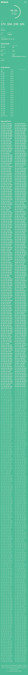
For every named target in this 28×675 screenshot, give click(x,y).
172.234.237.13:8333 (6, 358)
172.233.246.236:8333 (6, 373)
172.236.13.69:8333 (20, 133)
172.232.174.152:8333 (6, 383)
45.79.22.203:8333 (6, 140)
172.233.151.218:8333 (20, 185)
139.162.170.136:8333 (6, 328)
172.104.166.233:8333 (20, 304)
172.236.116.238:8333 (20, 193)
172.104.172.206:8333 (6, 285)
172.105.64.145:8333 (20, 327)
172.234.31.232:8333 (20, 242)
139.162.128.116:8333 (20, 142)
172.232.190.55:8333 (6, 267)
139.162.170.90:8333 (20, 165)
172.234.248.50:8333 (6, 133)
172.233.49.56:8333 (6, 211)
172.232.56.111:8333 (6, 163)
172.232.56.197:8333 (6, 320)
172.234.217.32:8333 (20, 371)
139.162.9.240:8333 (20, 358)
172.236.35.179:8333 (20, 261)
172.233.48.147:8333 (20, 373)
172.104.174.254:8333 (20, 186)
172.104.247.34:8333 (20, 309)
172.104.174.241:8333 (20, 305)
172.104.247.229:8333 (6, 257)
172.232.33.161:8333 (20, 325)
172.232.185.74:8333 (6, 181)
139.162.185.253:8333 (20, 269)
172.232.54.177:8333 (6, 370)
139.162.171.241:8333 (6, 132)
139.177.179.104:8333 (20, 315)
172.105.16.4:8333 (6, 371)
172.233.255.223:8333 (20, 140)
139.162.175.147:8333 (20, 183)
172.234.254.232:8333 (6, 135)
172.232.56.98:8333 (20, 292)
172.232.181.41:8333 (20, 338)
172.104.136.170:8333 (6, 332)
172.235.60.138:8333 (6, 191)
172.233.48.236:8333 (6, 145)
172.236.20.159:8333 (20, 246)
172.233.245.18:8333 (6, 310)
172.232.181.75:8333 (6, 137)
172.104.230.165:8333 (20, 266)
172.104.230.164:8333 (6, 266)
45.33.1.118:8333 (19, 203)
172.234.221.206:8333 (20, 275)
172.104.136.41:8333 (6, 269)
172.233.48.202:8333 (6, 175)
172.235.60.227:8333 (6, 142)
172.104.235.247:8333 (20, 206)
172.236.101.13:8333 (20, 317)
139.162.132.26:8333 (20, 241)
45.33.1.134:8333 (5, 165)
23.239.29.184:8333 (6, 188)
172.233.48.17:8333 (6, 171)
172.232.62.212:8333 (6, 204)
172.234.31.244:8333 (20, 295)
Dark (14, 671)
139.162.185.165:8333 (20, 333)
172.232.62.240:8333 (20, 223)
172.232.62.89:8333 (20, 366)
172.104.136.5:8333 (6, 287)
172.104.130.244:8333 (6, 380)
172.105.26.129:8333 (6, 323)
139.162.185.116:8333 (6, 318)
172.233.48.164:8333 (20, 175)
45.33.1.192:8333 (19, 289)
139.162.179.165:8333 (6, 247)
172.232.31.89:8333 (6, 152)
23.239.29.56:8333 (6, 201)
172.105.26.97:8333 (6, 143)
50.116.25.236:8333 (6, 365)
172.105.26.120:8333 (20, 320)
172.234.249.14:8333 (20, 239)
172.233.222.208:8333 (20, 231)
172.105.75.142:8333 (6, 123)
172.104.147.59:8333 (20, 194)
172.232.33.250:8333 (20, 285)
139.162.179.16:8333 (20, 355)
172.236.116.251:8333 (6, 199)
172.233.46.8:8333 (6, 229)
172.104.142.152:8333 (20, 237)
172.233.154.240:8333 (20, 348)
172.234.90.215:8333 (6, 176)
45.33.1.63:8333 (19, 209)
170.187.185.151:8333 (20, 218)
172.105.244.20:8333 (6, 361)
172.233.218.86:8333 (6, 196)
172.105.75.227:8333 (6, 130)
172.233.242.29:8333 (20, 297)
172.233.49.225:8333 (6, 274)
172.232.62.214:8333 (6, 317)
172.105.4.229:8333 (20, 363)
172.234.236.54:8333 (20, 178)
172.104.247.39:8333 (20, 196)
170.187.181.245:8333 (20, 376)
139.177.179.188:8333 (20, 335)
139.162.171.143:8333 (6, 347)
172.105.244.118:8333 (20, 247)
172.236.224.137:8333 (6, 241)
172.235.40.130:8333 (6, 244)
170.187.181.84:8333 (6, 309)
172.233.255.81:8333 (20, 284)
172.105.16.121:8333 (20, 190)
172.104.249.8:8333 (20, 353)
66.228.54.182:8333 (20, 277)
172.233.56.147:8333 (20, 383)
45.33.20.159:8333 (20, 347)
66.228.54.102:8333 (6, 325)
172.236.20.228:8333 (20, 199)
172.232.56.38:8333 (6, 307)
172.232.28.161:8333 (20, 198)
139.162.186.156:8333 (6, 322)
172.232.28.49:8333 (6, 246)
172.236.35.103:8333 (20, 145)
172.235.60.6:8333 (20, 150)
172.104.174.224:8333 (20, 147)
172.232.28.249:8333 (20, 171)
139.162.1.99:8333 (6, 251)
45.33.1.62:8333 (5, 209)
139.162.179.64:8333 (6, 127)
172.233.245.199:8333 (20, 201)
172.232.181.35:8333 (20, 318)
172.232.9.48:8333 (20, 313)
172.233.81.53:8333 (6, 262)
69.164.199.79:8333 (20, 262)
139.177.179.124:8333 (6, 158)
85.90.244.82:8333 (6, 277)
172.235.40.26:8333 (20, 158)
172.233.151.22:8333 (20, 302)
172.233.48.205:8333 (20, 370)
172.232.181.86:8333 (6, 272)
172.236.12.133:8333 (20, 337)
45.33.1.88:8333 (19, 166)
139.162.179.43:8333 (6, 198)
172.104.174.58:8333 (6, 333)
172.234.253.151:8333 (6, 300)
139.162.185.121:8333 (20, 330)
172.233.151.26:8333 (20, 300)
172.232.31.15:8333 (6, 218)
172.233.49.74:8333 (20, 204)
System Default (18, 671)
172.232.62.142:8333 (20, 135)
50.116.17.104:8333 (6, 338)
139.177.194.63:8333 (6, 388)
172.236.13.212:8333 (6, 249)
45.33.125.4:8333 (5, 299)
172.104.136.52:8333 (6, 236)
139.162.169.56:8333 (20, 386)
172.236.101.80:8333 (6, 297)
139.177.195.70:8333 (6, 228)
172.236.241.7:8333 (6, 208)
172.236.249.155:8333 (20, 380)
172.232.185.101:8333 (6, 386)
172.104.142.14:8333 (6, 216)
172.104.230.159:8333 (20, 160)
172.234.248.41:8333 (6, 180)
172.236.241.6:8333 (20, 282)
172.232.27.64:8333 (6, 147)
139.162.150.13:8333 (20, 180)
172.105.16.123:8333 (20, 191)
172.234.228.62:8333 (20, 236)
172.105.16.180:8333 (6, 378)
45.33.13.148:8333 (20, 249)
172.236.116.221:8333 (6, 221)
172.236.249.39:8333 (20, 267)
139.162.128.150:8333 (6, 203)
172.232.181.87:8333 (20, 181)
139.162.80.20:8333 (20, 244)
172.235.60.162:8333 (6, 178)
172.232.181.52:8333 (6, 375)
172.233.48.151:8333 (20, 340)
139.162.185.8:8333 (20, 211)
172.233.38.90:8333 (20, 378)
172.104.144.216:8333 (20, 252)
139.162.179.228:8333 (6, 166)
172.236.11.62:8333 (6, 168)
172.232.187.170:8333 (6, 185)
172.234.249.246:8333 (6, 233)
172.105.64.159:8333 (20, 360)
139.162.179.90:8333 (6, 345)
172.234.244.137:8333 (20, 130)
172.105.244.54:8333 (20, 385)
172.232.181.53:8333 (20, 299)
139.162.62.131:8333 (20, 350)
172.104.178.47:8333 (20, 213)
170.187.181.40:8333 (6, 226)
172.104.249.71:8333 (20, 156)
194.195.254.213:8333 (20, 254)
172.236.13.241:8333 (20, 234)
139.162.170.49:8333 (20, 272)
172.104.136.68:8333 (6, 271)
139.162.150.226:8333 (6, 360)
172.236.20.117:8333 (6, 315)
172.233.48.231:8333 (20, 229)
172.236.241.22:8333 (6, 224)
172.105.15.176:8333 (6, 194)
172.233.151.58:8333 (6, 355)
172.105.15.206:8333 (20, 251)
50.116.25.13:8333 (6, 206)
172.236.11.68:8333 (20, 132)
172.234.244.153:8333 (6, 156)
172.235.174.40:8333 (6, 125)
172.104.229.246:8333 (6, 148)
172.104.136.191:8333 (20, 168)
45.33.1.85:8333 (5, 153)
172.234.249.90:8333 (20, 307)
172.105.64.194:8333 (6, 161)
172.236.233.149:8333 (20, 125)
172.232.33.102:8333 (6, 239)
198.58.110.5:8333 (6, 335)
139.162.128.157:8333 (20, 226)
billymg (13, 665)
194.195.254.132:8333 (20, 310)
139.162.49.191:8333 (20, 143)
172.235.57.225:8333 (6, 173)
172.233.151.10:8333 (6, 290)
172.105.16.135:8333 (20, 219)
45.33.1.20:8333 (5, 343)
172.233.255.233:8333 (20, 176)
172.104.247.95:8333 (6, 193)
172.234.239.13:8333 (20, 290)
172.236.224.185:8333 (20, 153)
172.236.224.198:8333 (20, 224)
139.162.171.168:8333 (20, 280)
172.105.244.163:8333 (20, 287)
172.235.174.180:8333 (6, 155)
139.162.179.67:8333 (6, 186)
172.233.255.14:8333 (20, 323)
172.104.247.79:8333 (6, 342)
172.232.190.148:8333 (20, 155)
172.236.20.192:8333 (6, 231)
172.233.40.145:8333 (6, 294)
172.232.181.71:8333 (20, 173)
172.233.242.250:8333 (20, 345)
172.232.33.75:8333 (20, 127)
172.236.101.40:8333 (6, 223)
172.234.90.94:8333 (6, 237)
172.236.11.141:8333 (20, 294)
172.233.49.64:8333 (6, 302)
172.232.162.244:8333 (20, 328)
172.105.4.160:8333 (6, 312)
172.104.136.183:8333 (6, 284)
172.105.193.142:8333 (20, 332)
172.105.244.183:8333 (20, 274)
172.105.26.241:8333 (20, 228)
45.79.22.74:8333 (5, 261)
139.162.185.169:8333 (6, 327)
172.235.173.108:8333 (20, 361)
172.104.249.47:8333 (20, 343)
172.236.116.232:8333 (6, 190)
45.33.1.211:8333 (19, 264)
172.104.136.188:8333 (20, 322)
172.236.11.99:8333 (20, 221)
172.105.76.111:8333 (20, 170)
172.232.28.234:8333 (6, 340)
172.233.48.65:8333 (20, 152)
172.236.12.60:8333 (6, 170)
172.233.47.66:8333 (6, 128)
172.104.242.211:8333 (6, 254)
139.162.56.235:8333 (6, 356)
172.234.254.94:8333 (6, 363)
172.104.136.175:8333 (6, 330)
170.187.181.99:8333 (6, 337)
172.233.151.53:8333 (6, 264)
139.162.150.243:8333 (6, 353)
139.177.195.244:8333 (20, 356)
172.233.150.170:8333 (6, 348)
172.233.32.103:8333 (20, 208)
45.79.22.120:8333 (20, 365)
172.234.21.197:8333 (6, 219)
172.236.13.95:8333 (6, 183)
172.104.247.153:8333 (6, 350)
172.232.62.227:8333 (6, 292)
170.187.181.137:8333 (6, 213)
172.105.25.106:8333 (20, 271)
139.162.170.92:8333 (20, 163)
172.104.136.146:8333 (6, 242)
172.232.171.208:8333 (20, 375)
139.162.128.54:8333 (20, 188)
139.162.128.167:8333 (6, 381)
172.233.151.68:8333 (20, 161)
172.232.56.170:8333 (6, 282)
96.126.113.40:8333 (20, 342)
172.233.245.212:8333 (20, 137)
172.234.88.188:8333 (20, 312)
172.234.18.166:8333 (6, 289)
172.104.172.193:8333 (6, 259)
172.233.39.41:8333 (6, 351)
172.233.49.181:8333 (6, 138)
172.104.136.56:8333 (6, 234)
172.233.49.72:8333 (20, 233)
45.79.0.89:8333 (5, 275)
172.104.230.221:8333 (20, 148)
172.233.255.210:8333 (6, 279)
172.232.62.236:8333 (6, 256)
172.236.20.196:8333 (6, 366)
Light (11, 671)
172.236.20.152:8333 (6, 252)
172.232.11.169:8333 (20, 214)
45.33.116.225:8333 (20, 123)
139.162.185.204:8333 (6, 368)
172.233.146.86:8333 (6, 305)
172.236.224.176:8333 (20, 368)
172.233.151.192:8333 (6, 280)
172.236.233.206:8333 (20, 381)
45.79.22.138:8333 (6, 385)
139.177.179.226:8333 (6, 160)
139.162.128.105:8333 (6, 376)
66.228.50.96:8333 (6, 304)
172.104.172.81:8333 (6, 214)
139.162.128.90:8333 (6, 150)
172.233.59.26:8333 (20, 279)
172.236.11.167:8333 (20, 351)
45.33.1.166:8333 (19, 257)
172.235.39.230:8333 (6, 313)
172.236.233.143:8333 (20, 128)
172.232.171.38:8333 (20, 138)
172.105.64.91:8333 (20, 256)
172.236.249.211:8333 (6, 295)
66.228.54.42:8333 (20, 216)
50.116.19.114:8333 (20, 259)
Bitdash (4, 2)
